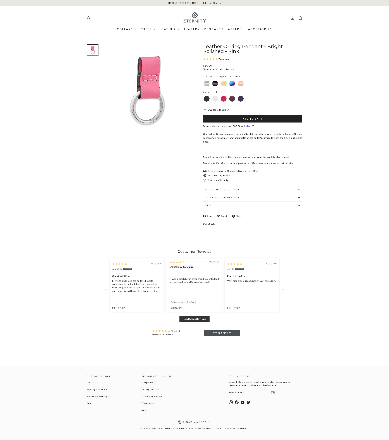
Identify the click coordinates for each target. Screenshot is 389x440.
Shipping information (222, 197)
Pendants (213, 29)
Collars (125, 29)
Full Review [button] (118, 307)
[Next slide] (283, 289)
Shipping (207, 69)
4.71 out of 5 (175, 330)
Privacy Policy (201, 428)
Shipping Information (97, 389)
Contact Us (92, 382)
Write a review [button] (222, 332)
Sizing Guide (147, 382)
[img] (119, 264)
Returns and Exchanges (98, 396)
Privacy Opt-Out (215, 428)
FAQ (208, 205)
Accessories (260, 29)
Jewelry (192, 29)
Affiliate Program (186, 428)
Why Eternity (147, 403)
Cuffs (147, 29)
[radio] (206, 83)
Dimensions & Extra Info (224, 189)
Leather (168, 29)
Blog (143, 410)
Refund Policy (242, 428)
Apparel (236, 29)
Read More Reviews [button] (194, 318)
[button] (210, 59)
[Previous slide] (105, 289)
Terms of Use (229, 428)
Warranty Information (151, 396)
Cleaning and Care (150, 389)
